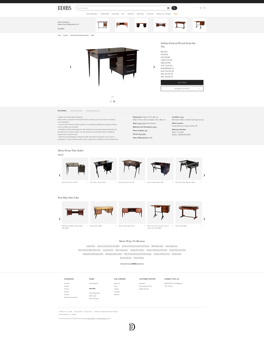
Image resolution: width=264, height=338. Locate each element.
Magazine (173, 283)
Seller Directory (94, 298)
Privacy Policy (88, 311)
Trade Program (93, 283)
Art (123, 14)
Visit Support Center (145, 286)
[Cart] (204, 8)
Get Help (142, 283)
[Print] (114, 101)
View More (61, 28)
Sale (175, 14)
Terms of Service (102, 318)
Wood (155, 127)
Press (115, 286)
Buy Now (182, 82)
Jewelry (130, 14)
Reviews (116, 294)
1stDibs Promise (144, 289)
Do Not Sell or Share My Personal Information (106, 311)
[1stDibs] (64, 8)
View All (60, 154)
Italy (146, 130)
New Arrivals (92, 14)
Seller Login (93, 296)
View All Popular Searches (132, 263)
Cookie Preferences (64, 314)
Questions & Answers (70, 297)
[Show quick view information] (87, 182)
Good (182, 117)
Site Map (73, 314)
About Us (117, 283)
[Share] (110, 101)
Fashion (150, 14)
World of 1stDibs (163, 14)
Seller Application (94, 293)
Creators (66, 294)
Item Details (62, 110)
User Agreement (78, 311)
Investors (117, 292)
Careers (116, 289)
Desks (92, 35)
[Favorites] (201, 8)
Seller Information (76, 111)
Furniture (104, 14)
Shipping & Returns (93, 111)
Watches (140, 14)
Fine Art (66, 289)
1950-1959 (142, 134)
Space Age (141, 123)
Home (59, 35)
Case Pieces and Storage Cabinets (79, 35)
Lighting (115, 14)
